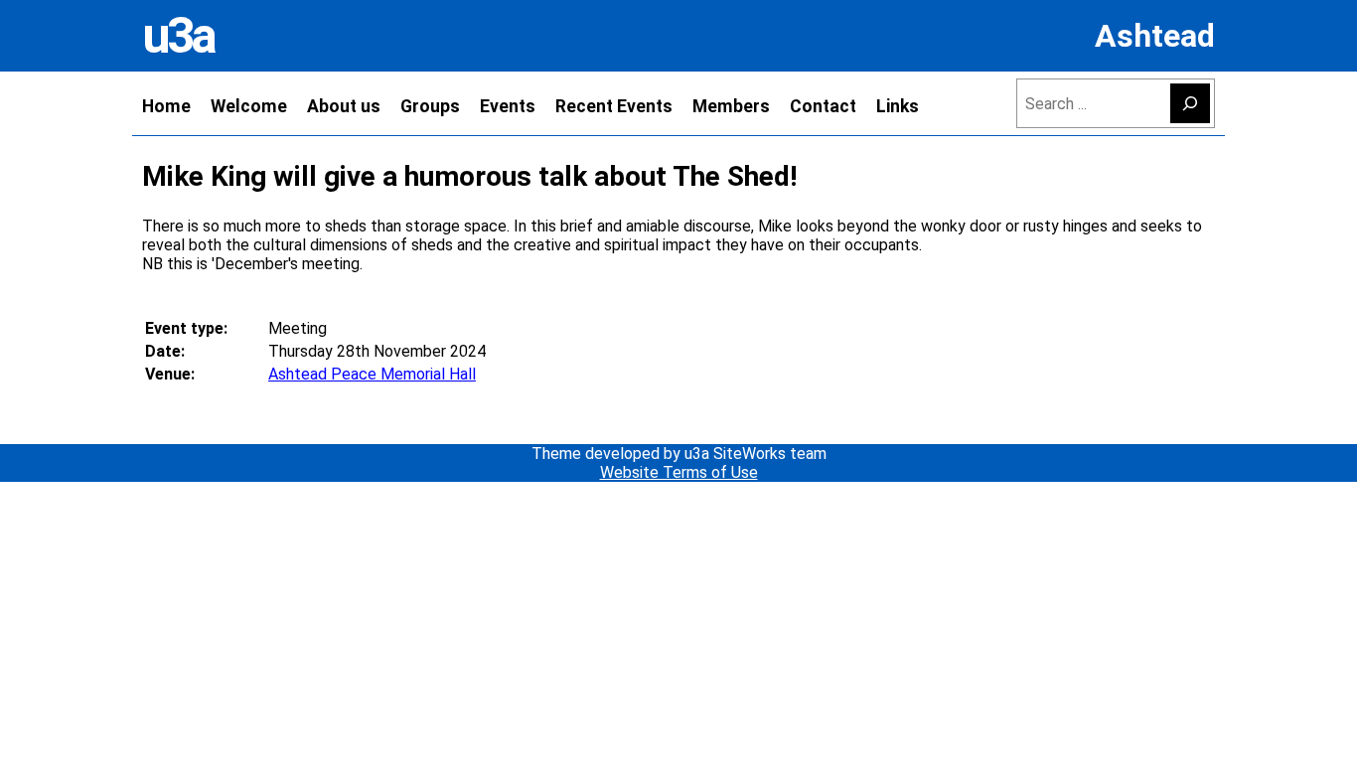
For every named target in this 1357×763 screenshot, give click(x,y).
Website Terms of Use (679, 472)
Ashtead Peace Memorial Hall (372, 374)
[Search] (1190, 103)
